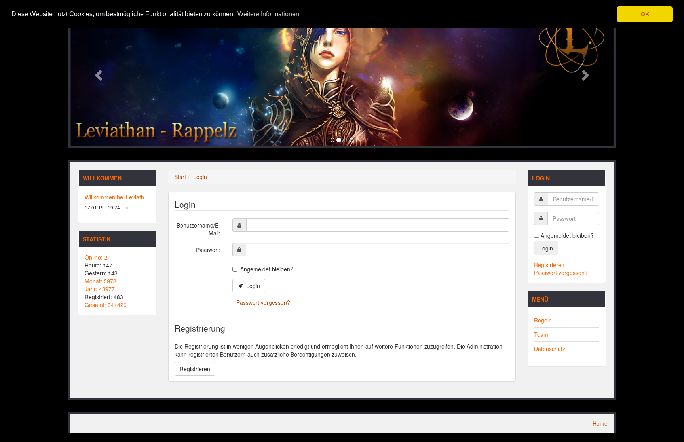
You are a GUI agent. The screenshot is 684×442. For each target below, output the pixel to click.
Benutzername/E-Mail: (198, 229)
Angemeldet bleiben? (266, 269)
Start (180, 177)
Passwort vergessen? (263, 302)
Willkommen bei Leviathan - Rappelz (130, 197)
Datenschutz (549, 349)
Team (541, 334)
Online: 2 (96, 257)
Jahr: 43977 (100, 289)
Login (200, 177)
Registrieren (195, 369)
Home (600, 423)
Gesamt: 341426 (106, 305)
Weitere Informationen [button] (268, 14)
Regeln (543, 320)
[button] (97, 73)
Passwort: (208, 250)
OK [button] (645, 14)
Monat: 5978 (100, 281)
